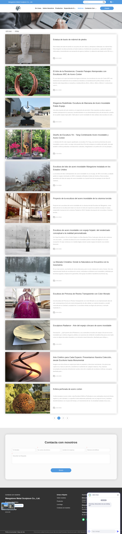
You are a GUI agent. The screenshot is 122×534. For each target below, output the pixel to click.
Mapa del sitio (21, 532)
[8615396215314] (83, 520)
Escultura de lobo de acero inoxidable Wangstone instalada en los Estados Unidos (81, 168)
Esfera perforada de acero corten (67, 389)
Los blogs (60, 504)
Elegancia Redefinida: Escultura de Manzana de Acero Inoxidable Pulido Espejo (81, 104)
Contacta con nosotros (63, 508)
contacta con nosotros (91, 8)
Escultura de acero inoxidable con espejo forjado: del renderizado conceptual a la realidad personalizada (81, 231)
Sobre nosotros (61, 498)
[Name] (104, 2)
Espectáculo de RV (70, 8)
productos (59, 8)
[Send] (118, 531)
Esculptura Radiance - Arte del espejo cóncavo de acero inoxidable (82, 325)
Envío (61, 470)
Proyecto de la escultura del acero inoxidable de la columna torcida (82, 198)
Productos (60, 501)
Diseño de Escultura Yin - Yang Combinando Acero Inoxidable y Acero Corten (80, 136)
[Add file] (89, 531)
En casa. (38, 8)
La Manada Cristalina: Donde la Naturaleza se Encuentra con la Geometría (81, 263)
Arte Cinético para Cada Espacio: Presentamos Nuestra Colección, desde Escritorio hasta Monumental (82, 358)
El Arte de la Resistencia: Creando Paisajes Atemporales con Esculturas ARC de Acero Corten (79, 72)
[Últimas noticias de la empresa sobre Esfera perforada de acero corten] (27, 413)
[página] (67, 418)
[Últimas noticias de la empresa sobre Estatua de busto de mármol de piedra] (27, 63)
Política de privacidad (10, 532)
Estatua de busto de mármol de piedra (69, 39)
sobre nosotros (48, 8)
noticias (81, 8)
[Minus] (118, 495)
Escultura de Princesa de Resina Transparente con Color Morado (81, 294)
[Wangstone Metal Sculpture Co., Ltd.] (17, 8)
